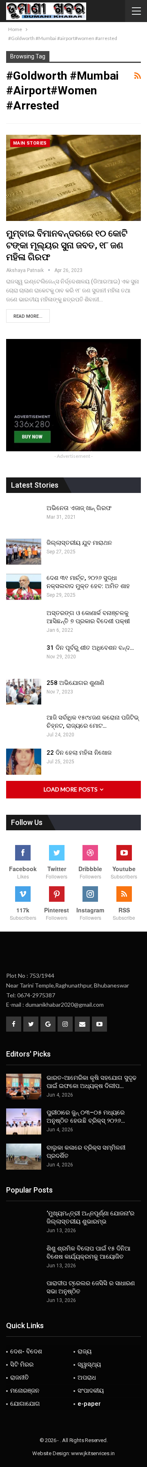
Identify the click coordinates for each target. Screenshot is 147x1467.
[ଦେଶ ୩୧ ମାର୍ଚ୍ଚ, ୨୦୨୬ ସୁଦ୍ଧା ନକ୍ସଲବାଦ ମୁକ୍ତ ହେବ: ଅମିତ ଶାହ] (23, 587)
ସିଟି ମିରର (21, 1364)
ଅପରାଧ (87, 1377)
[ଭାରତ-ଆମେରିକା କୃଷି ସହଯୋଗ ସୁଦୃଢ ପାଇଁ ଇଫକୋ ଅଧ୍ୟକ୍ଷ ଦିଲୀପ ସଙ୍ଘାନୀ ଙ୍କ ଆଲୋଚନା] (23, 1087)
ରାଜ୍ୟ (84, 1351)
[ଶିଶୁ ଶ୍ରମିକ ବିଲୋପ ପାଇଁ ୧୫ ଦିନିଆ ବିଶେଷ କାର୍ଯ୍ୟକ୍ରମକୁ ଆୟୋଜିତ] (23, 1257)
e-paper (89, 1403)
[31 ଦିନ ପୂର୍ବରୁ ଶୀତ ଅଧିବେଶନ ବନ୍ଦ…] (23, 657)
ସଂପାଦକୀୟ (91, 1390)
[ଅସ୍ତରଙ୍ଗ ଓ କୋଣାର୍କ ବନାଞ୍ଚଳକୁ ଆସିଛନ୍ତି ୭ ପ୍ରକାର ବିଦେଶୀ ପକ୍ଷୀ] (23, 622)
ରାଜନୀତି (19, 1377)
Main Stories (30, 143)
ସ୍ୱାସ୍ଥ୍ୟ (89, 1364)
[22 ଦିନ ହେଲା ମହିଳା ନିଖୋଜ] (23, 762)
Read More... (27, 316)
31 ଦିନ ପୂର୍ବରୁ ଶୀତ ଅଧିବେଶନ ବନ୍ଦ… (90, 647)
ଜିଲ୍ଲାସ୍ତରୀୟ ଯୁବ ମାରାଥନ (79, 542)
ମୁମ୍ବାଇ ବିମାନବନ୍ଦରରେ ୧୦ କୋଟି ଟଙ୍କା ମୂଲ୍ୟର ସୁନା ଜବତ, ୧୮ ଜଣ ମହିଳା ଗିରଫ (66, 245)
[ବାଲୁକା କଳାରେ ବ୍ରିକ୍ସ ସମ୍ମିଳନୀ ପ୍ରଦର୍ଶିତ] (23, 1157)
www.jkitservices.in (92, 1453)
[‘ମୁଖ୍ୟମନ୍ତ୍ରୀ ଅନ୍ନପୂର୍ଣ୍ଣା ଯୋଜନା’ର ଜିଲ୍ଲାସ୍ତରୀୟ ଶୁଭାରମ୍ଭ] (23, 1222)
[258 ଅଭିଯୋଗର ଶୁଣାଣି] (23, 692)
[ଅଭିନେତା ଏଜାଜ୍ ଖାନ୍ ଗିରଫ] (23, 517)
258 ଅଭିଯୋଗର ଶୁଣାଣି (75, 683)
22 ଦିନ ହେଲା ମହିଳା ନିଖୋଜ (79, 752)
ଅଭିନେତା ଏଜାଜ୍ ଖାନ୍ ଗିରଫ (79, 508)
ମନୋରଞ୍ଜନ (24, 1390)
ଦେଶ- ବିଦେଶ (26, 1351)
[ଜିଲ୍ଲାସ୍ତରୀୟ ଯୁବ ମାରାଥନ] (23, 552)
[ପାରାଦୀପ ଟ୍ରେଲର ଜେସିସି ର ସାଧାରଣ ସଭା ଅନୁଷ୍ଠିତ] (23, 1292)
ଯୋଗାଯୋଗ (25, 1403)
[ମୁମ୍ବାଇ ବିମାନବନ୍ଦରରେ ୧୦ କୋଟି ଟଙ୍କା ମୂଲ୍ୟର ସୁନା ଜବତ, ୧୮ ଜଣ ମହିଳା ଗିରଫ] (73, 178)
